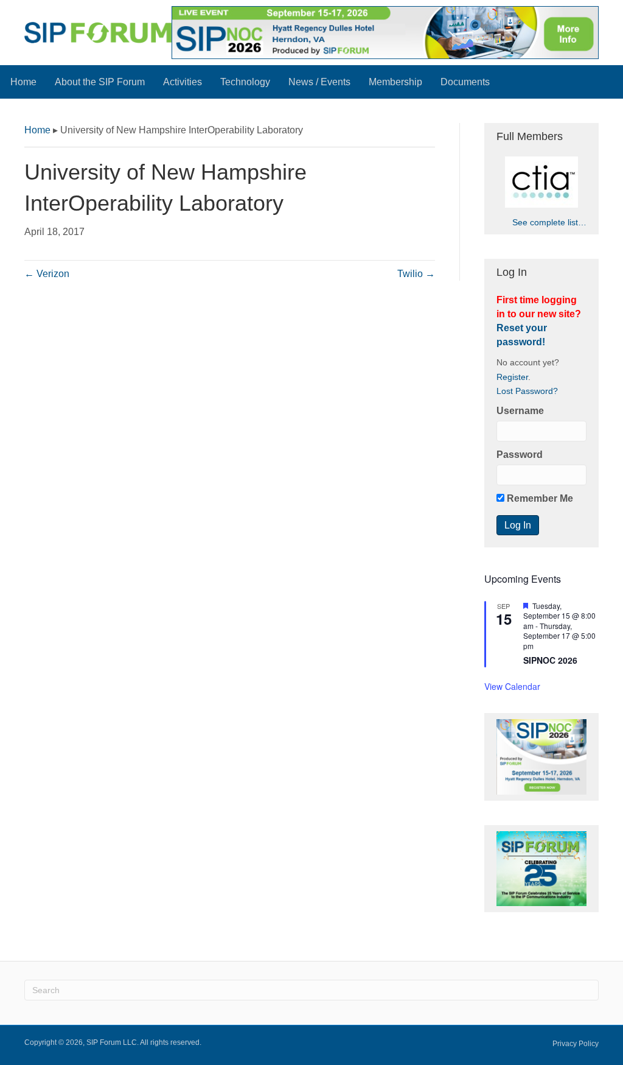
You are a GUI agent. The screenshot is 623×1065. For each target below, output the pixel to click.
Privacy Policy (575, 1043)
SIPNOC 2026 (550, 660)
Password (519, 454)
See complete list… (549, 222)
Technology (245, 82)
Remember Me (538, 498)
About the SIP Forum (100, 82)
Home (23, 82)
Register (512, 377)
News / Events (319, 82)
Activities (182, 82)
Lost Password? (527, 391)
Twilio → (416, 274)
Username (520, 411)
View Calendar (512, 686)
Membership (395, 82)
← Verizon (46, 274)
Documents (465, 82)
